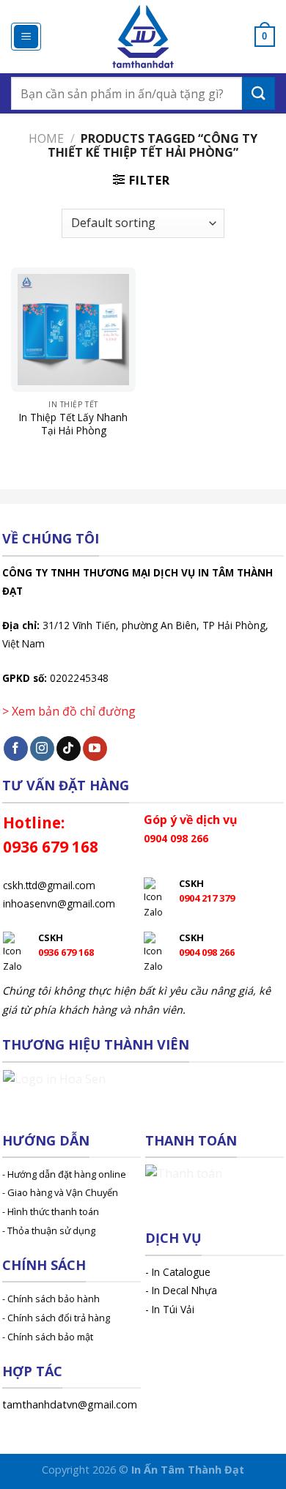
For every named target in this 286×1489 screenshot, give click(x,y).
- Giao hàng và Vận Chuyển (60, 1192)
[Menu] (26, 37)
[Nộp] (258, 93)
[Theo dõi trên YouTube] (95, 748)
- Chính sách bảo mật (47, 1336)
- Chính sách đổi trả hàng (56, 1317)
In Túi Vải (173, 1309)
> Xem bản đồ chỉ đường (69, 711)
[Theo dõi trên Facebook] (16, 748)
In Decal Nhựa (184, 1290)
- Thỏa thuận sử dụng (48, 1230)
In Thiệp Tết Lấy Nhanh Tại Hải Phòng (73, 424)
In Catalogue (181, 1272)
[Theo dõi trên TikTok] (68, 748)
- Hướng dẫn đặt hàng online (64, 1174)
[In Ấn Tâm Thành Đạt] (143, 36)
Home (46, 138)
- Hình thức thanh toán (50, 1211)
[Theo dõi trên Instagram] (42, 748)
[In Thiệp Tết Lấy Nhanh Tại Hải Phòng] (73, 329)
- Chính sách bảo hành (51, 1298)
